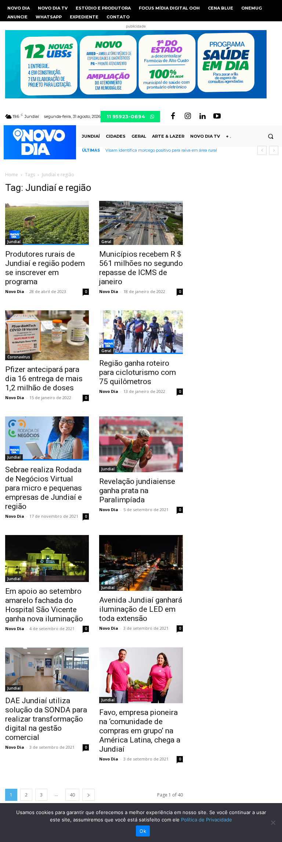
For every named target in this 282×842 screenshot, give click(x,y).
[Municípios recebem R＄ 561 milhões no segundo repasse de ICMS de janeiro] (141, 223)
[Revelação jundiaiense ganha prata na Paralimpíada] (141, 444)
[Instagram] (187, 116)
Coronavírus (18, 356)
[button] (270, 136)
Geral (106, 241)
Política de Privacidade (206, 820)
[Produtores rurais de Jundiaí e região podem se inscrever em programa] (47, 223)
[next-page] (88, 795)
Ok (143, 831)
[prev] (262, 150)
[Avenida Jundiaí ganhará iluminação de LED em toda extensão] (141, 563)
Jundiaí (14, 241)
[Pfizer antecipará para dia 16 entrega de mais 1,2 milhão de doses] (47, 335)
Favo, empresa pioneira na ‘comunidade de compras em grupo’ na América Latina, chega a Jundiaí (139, 731)
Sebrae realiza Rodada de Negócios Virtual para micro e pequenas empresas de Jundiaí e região (43, 488)
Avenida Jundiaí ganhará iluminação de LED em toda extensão (140, 609)
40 (72, 795)
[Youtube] (217, 116)
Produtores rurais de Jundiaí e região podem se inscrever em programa (45, 268)
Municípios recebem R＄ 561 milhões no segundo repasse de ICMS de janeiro (141, 268)
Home (11, 174)
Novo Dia (14, 291)
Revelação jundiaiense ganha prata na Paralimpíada (137, 490)
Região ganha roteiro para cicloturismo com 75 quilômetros (137, 372)
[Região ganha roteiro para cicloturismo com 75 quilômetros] (141, 332)
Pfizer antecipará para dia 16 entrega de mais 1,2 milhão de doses (44, 378)
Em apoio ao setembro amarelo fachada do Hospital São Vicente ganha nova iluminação (44, 605)
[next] (273, 150)
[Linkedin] (202, 116)
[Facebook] (172, 116)
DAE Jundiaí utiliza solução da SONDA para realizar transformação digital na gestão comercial (46, 719)
